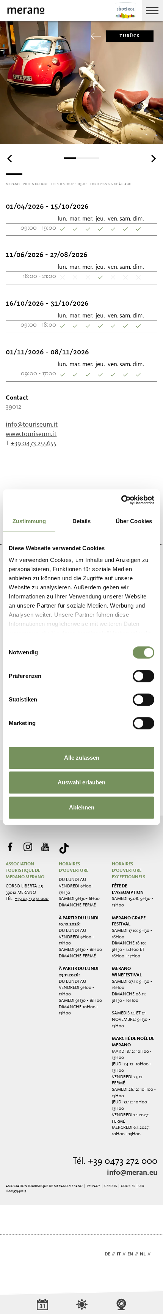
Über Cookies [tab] (134, 521)
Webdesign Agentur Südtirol (15, 1254)
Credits (110, 1186)
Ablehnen (81, 807)
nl (143, 1254)
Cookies (128, 1186)
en (130, 1254)
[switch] (143, 676)
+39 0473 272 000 (32, 899)
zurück (129, 36)
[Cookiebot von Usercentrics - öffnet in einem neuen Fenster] (121, 500)
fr (154, 1254)
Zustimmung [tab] (29, 521)
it (119, 1254)
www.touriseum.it (31, 434)
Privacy (93, 1186)
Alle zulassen (81, 757)
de (107, 1254)
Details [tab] (81, 521)
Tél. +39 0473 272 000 (115, 1161)
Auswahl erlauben (81, 782)
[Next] (152, 158)
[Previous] (10, 158)
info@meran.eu (132, 1173)
